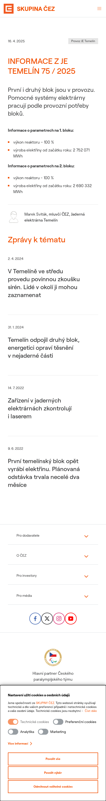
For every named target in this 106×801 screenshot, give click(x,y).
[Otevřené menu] (99, 9)
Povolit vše (53, 759)
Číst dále (91, 711)
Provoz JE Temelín (83, 41)
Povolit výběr (53, 773)
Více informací (18, 743)
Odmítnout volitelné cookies (53, 786)
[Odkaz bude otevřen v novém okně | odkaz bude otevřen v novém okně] (35, 619)
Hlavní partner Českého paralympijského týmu (53, 676)
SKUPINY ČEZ (45, 703)
